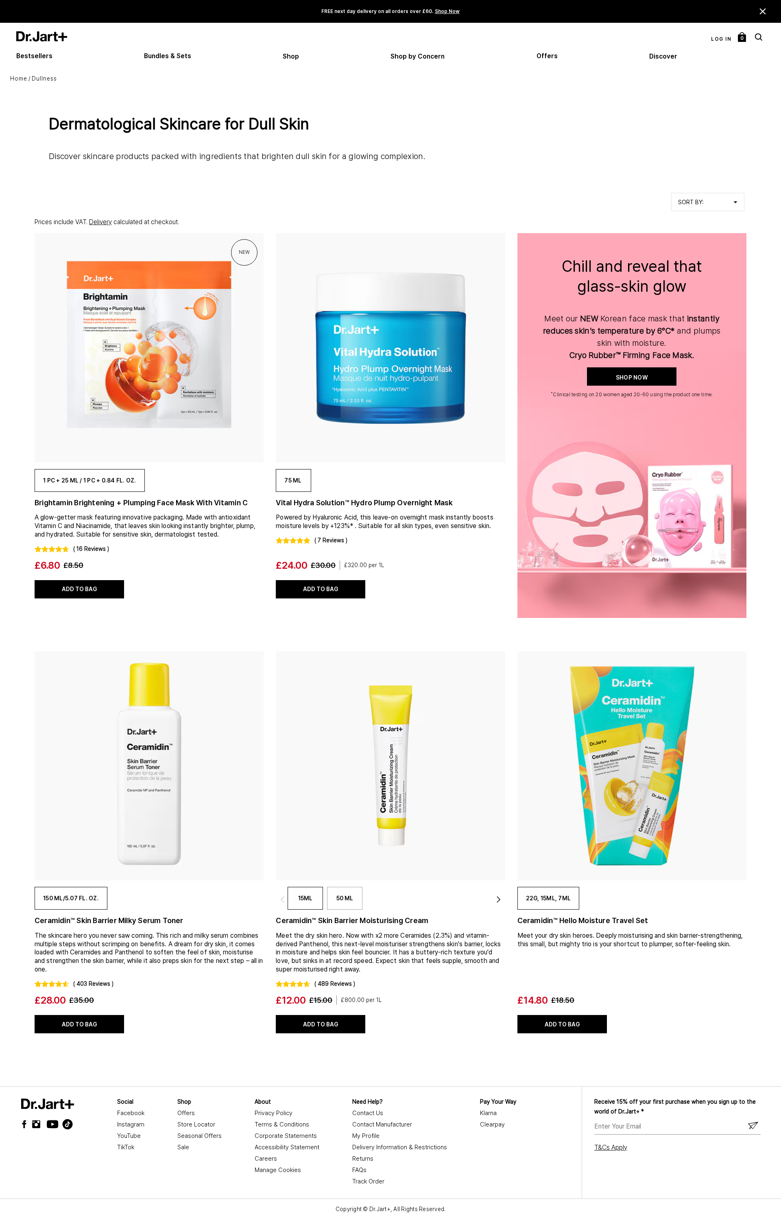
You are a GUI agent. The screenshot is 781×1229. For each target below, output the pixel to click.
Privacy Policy (273, 1113)
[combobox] (707, 202)
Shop (291, 56)
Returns (362, 1158)
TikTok (125, 1147)
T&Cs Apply (610, 1147)
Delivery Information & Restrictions (399, 1147)
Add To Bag (79, 589)
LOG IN (721, 39)
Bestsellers (34, 56)
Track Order (368, 1181)
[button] (763, 11)
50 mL (344, 898)
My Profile (366, 1135)
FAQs (359, 1170)
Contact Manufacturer (382, 1124)
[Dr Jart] (47, 1104)
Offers (547, 56)
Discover (663, 56)
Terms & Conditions (282, 1124)
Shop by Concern (417, 56)
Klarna (488, 1113)
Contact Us (367, 1113)
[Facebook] (26, 1124)
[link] (149, 347)
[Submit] (753, 1125)
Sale (183, 1147)
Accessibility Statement (287, 1147)
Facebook (130, 1113)
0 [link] (742, 38)
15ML (305, 898)
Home (18, 78)
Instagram (130, 1124)
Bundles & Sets (167, 56)
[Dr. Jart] (41, 36)
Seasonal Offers (199, 1135)
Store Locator (196, 1124)
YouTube (129, 1135)
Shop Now (447, 11)
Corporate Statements (286, 1135)
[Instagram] (38, 1124)
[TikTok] (63, 1124)
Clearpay (492, 1124)
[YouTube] (50, 1124)
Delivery (100, 222)
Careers (266, 1158)
